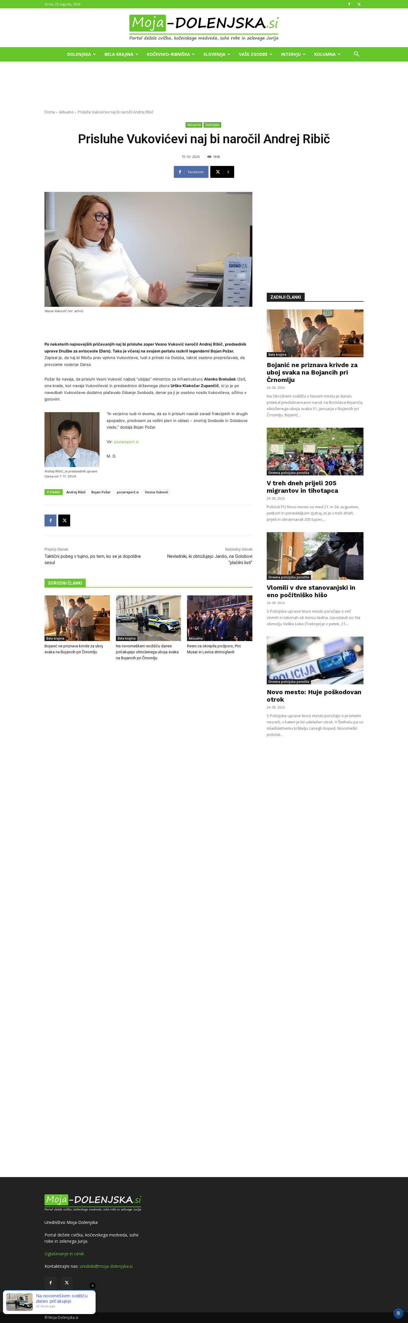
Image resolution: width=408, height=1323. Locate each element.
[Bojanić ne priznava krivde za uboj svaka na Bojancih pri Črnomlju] (77, 618)
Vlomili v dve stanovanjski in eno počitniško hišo (311, 591)
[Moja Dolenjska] (204, 28)
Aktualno (66, 112)
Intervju (291, 54)
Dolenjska (79, 54)
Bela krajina (119, 54)
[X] (359, 4)
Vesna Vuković (156, 492)
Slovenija (214, 54)
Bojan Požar (101, 492)
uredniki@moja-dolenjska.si (106, 1266)
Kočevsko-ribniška (168, 54)
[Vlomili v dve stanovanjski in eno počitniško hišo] (315, 556)
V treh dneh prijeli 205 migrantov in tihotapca (302, 486)
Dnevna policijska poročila (289, 473)
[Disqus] (148, 919)
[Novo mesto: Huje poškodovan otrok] (315, 660)
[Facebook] (349, 4)
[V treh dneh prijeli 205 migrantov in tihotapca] (315, 451)
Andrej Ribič (75, 492)
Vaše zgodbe (253, 54)
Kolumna (325, 54)
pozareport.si (126, 441)
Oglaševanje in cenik (64, 1253)
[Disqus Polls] (148, 764)
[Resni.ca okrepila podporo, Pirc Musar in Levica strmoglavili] (219, 618)
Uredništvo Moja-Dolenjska (71, 1222)
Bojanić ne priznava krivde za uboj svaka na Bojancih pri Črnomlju (312, 372)
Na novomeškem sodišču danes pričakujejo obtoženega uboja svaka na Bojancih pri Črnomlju (147, 652)
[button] (356, 55)
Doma (50, 112)
